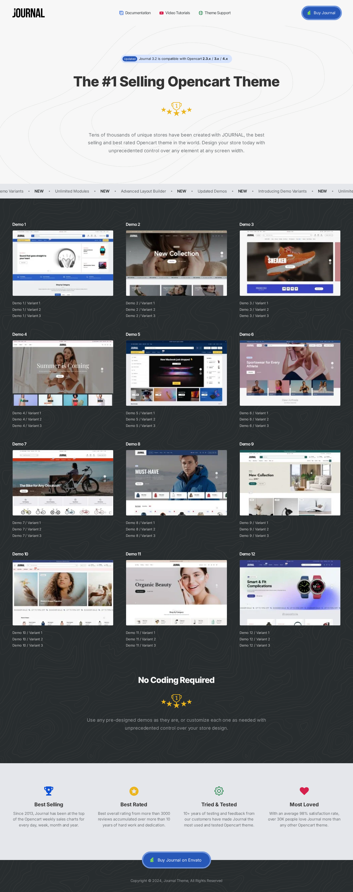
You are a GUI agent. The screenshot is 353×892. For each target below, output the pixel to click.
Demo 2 (133, 224)
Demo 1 (19, 224)
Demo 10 (20, 553)
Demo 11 (133, 553)
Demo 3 (247, 224)
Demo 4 (19, 334)
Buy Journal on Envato (180, 860)
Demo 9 (247, 444)
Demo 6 (247, 334)
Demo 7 (19, 444)
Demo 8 (133, 444)
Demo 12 (247, 553)
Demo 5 (133, 334)
